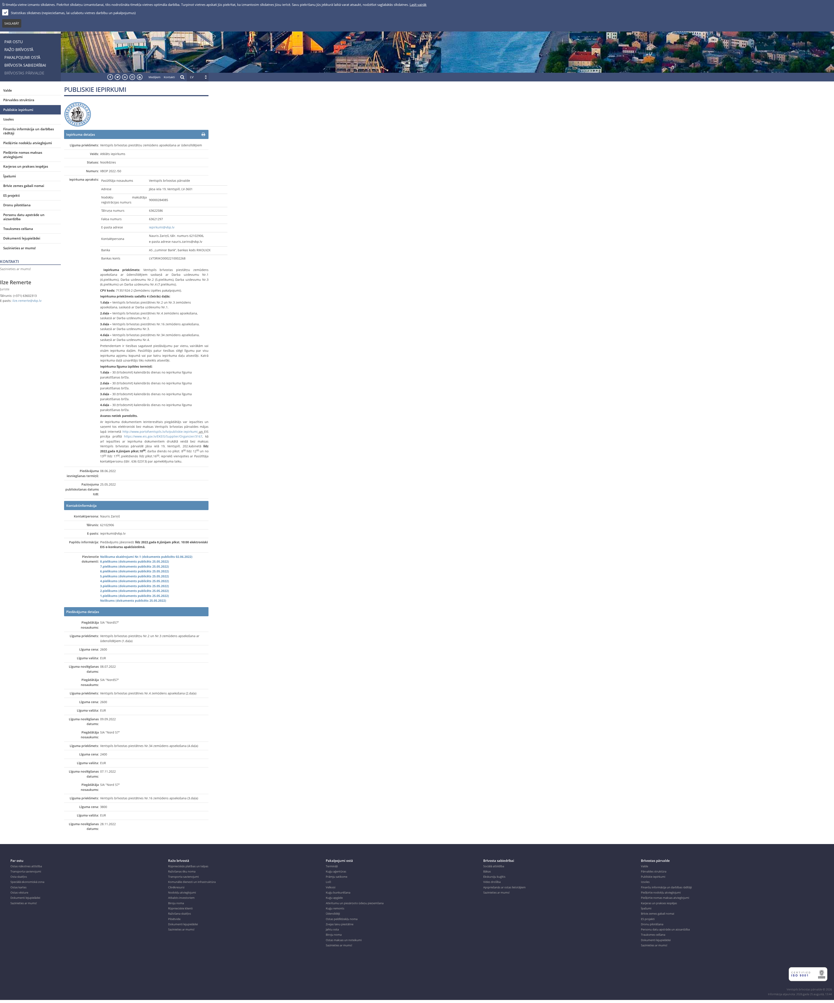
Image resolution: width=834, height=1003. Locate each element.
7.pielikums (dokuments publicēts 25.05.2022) (134, 566)
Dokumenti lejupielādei (21, 238)
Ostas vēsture (19, 892)
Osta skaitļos (18, 876)
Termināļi (332, 866)
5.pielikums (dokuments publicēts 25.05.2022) (134, 576)
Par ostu (13, 41)
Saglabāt (11, 23)
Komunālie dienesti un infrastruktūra (192, 881)
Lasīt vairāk (418, 4)
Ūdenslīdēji (333, 913)
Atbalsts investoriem (181, 897)
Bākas (487, 871)
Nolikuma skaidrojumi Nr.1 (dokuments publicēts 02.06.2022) (146, 557)
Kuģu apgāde (334, 897)
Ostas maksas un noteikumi (344, 940)
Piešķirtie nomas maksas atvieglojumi (22, 154)
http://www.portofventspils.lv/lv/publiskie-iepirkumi (160, 432)
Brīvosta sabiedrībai (25, 65)
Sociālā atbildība (493, 866)
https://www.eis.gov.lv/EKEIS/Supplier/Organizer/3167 (163, 436)
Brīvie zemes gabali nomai (23, 185)
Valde (7, 90)
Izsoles (8, 119)
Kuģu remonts (335, 908)
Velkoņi (330, 887)
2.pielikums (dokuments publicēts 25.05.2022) (134, 591)
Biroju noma (176, 903)
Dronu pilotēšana (17, 205)
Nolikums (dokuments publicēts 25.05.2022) (133, 600)
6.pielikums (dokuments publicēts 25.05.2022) (134, 571)
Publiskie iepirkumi (18, 109)
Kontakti (169, 77)
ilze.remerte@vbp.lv (26, 301)
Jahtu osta (332, 929)
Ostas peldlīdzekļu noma (341, 918)
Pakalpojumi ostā (22, 57)
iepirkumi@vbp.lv (161, 227)
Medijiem (155, 77)
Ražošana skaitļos (179, 913)
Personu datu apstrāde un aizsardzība (24, 217)
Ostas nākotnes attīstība (26, 866)
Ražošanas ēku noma (181, 871)
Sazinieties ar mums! (19, 248)
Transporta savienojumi (25, 871)
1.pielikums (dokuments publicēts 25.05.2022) (134, 596)
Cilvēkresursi (176, 887)
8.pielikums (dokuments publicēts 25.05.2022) (134, 561)
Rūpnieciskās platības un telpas (188, 866)
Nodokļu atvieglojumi (182, 892)
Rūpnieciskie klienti (180, 908)
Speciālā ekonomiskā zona (27, 881)
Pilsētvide (174, 918)
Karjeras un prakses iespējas (25, 166)
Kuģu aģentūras (336, 871)
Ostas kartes (18, 887)
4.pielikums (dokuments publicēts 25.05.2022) (134, 581)
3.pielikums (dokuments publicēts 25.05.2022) (134, 586)
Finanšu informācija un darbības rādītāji (28, 131)
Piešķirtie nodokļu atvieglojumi (27, 143)
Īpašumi (9, 176)
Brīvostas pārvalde (24, 73)
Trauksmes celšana (18, 228)
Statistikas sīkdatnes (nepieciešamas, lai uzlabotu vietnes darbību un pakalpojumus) (73, 13)
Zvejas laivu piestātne (339, 924)
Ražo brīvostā (18, 49)
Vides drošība (492, 881)
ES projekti (11, 195)
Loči (328, 881)
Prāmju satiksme (336, 876)
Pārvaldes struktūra (18, 100)
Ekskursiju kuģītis (494, 876)
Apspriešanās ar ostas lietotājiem (504, 887)
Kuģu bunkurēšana (338, 892)
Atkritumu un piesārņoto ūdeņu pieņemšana (355, 903)
